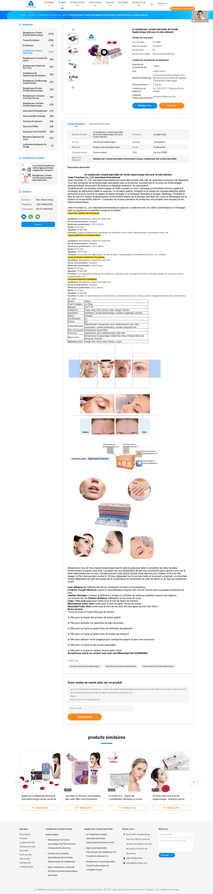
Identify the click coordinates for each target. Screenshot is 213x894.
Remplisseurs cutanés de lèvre (38, 59)
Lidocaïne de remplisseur (38, 111)
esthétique (38, 45)
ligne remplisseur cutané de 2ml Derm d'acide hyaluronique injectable (62, 871)
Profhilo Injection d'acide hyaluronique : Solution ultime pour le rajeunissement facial (168, 799)
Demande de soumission (182, 9)
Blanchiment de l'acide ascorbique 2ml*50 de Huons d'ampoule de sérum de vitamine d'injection (62, 844)
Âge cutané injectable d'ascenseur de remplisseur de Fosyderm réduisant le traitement (101, 852)
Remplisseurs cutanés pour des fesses (38, 97)
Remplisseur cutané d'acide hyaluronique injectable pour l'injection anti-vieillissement (42, 177)
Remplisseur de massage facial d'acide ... (38, 82)
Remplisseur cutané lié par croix (38, 67)
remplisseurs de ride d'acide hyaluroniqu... (38, 104)
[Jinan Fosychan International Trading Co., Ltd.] (31, 4)
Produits (24, 838)
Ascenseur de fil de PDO (38, 132)
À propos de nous (28, 846)
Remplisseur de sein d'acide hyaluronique (38, 89)
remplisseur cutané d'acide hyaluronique (38, 34)
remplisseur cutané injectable (38, 52)
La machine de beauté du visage (38, 145)
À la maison (25, 834)
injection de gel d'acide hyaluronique (158, 666)
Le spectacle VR (27, 842)
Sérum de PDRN (38, 126)
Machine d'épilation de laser (38, 138)
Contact (38, 224)
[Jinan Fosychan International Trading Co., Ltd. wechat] (37, 216)
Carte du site (26, 854)
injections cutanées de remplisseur (121, 666)
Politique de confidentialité (26, 865)
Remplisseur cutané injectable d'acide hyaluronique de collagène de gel (100, 865)
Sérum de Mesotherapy (38, 116)
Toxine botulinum (38, 40)
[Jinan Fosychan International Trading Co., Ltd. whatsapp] (30, 216)
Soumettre (85, 717)
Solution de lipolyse (38, 121)
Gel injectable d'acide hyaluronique (84, 666)
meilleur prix (144, 105)
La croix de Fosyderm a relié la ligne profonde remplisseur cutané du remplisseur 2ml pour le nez (43, 167)
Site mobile (25, 859)
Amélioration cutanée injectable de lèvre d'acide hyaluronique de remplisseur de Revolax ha (63, 858)
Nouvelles (24, 850)
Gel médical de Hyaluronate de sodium (38, 74)
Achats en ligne (139, 3)
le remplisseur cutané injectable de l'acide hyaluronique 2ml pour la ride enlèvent (100, 838)
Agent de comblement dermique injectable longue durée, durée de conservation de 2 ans (38, 799)
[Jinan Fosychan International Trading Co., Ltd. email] (23, 216)
